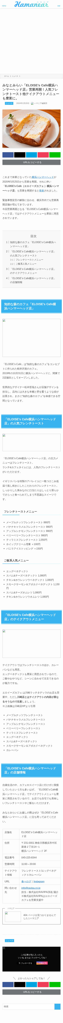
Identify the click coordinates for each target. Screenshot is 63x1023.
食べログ (26, 881)
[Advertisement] (31, 41)
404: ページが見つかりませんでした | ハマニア (39, 917)
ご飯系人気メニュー (26, 264)
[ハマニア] (31, 4)
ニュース (9, 103)
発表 (41, 190)
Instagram (39, 881)
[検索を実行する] (57, 1007)
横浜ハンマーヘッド (43, 177)
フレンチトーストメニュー (29, 260)
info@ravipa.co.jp (30, 888)
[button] (8, 155)
